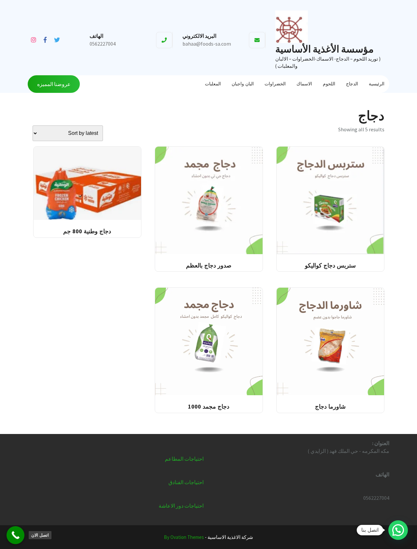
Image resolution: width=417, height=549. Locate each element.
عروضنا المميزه (54, 84)
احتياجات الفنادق (186, 482)
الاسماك (304, 84)
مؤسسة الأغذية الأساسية (324, 49)
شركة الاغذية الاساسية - (208, 537)
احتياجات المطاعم (184, 458)
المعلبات (213, 84)
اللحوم (329, 84)
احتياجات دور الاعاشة (181, 505)
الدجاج (352, 84)
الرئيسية (376, 84)
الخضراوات (275, 84)
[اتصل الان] (15, 535)
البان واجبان (243, 84)
